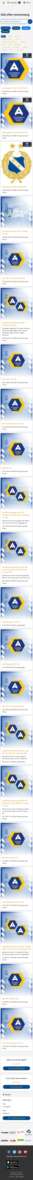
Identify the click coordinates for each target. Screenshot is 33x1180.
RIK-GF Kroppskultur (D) (12, 1043)
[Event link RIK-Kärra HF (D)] (16, 360)
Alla (3, 36)
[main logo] (4, 2)
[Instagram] (20, 1152)
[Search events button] (30, 21)
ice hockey (6, 47)
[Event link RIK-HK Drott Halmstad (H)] (16, 259)
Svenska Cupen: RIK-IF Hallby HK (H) (15, 232)
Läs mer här (16, 1064)
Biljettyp (5, 31)
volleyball (19, 50)
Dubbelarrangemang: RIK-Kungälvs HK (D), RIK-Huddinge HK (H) (16, 515)
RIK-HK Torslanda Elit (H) (13, 706)
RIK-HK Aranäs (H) (10, 999)
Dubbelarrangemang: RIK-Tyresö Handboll (13, 324)
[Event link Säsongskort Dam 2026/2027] (16, 114)
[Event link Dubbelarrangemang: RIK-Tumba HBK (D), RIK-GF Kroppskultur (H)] (16, 928)
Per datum (5, 28)
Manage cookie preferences (16, 1156)
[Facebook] (9, 1152)
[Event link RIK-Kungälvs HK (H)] (16, 603)
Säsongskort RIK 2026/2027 (14, 187)
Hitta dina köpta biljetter (16, 1068)
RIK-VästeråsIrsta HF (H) (12, 424)
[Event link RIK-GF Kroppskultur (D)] (16, 1024)
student (23, 42)
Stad (4, 1110)
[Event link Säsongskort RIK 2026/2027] (16, 163)
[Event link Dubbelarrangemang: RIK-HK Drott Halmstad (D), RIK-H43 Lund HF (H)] (16, 548)
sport (17, 36)
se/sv (28, 3)
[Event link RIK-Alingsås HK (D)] (16, 645)
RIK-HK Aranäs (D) (10, 858)
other (4, 44)
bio (10, 44)
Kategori (26, 28)
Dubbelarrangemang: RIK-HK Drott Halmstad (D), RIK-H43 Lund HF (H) (14, 569)
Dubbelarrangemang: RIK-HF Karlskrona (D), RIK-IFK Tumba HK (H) (15, 803)
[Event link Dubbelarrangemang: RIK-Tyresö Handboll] (16, 304)
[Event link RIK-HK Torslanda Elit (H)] (16, 688)
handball (16, 47)
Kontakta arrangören (18, 1118)
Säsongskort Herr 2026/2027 (15, 88)
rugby (25, 47)
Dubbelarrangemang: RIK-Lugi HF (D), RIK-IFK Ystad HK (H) (15, 752)
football (17, 44)
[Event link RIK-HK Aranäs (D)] (16, 839)
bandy (4, 50)
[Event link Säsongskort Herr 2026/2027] (16, 69)
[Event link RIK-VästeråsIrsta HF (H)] (16, 405)
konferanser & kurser (9, 42)
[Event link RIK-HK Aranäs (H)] (16, 980)
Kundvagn (15, 3)
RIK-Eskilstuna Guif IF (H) (13, 902)
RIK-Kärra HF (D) (9, 379)
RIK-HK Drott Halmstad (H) (13, 278)
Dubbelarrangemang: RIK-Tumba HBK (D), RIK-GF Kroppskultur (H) (16, 947)
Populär (16, 28)
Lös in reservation (16, 1087)
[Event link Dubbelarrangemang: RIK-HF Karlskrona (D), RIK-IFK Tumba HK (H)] (16, 782)
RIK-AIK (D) (7, 468)
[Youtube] (25, 1152)
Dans (11, 50)
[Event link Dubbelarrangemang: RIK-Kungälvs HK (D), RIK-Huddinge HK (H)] (16, 494)
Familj (18, 39)
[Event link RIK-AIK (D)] (16, 449)
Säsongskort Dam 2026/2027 (15, 132)
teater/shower (7, 39)
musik (10, 36)
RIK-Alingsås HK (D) (10, 664)
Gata (4, 1104)
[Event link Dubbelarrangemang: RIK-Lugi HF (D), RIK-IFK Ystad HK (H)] (16, 732)
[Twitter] (14, 1152)
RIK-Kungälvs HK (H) (11, 622)
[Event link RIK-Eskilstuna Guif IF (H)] (16, 883)
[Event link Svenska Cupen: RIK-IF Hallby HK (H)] (16, 212)
